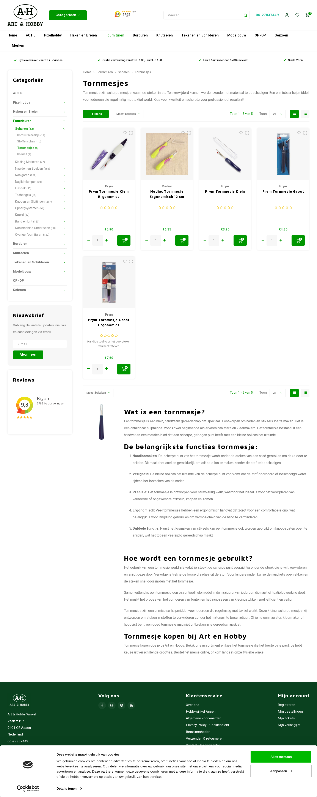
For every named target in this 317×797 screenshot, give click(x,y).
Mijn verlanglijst (289, 725)
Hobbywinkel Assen (200, 711)
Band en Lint (27, 221)
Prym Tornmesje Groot (283, 191)
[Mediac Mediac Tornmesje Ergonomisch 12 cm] (167, 154)
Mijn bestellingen (290, 711)
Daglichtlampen (28, 182)
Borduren (140, 35)
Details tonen (66, 788)
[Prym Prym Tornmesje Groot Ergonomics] (109, 282)
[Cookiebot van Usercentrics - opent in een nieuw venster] (28, 788)
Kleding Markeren (30, 162)
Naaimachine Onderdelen (35, 228)
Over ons (192, 704)
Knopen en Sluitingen (33, 201)
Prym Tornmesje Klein (225, 191)
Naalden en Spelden (32, 168)
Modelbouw (236, 35)
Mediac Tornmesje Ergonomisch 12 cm (167, 194)
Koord (22, 215)
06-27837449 (267, 15)
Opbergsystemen (29, 208)
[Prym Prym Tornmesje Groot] (283, 154)
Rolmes (24, 154)
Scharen (24, 128)
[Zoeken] (245, 15)
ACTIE (30, 35)
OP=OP (260, 35)
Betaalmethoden (198, 731)
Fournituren (114, 35)
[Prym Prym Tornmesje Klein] (225, 154)
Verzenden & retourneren (204, 738)
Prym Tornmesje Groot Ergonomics (109, 322)
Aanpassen (278, 771)
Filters (97, 114)
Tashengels (25, 195)
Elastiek (23, 188)
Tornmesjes (27, 148)
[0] (307, 15)
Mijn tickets (286, 718)
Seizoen (281, 35)
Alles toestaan (281, 757)
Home (12, 35)
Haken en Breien (83, 35)
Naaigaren (25, 175)
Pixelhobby (53, 35)
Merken (18, 45)
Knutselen (164, 35)
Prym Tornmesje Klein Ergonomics (109, 194)
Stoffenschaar (29, 141)
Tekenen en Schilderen (200, 35)
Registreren (286, 704)
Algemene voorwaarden (203, 718)
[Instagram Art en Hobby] (112, 705)
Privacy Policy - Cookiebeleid (207, 725)
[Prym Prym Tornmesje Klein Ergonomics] (109, 154)
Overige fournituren (32, 234)
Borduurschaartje (31, 135)
